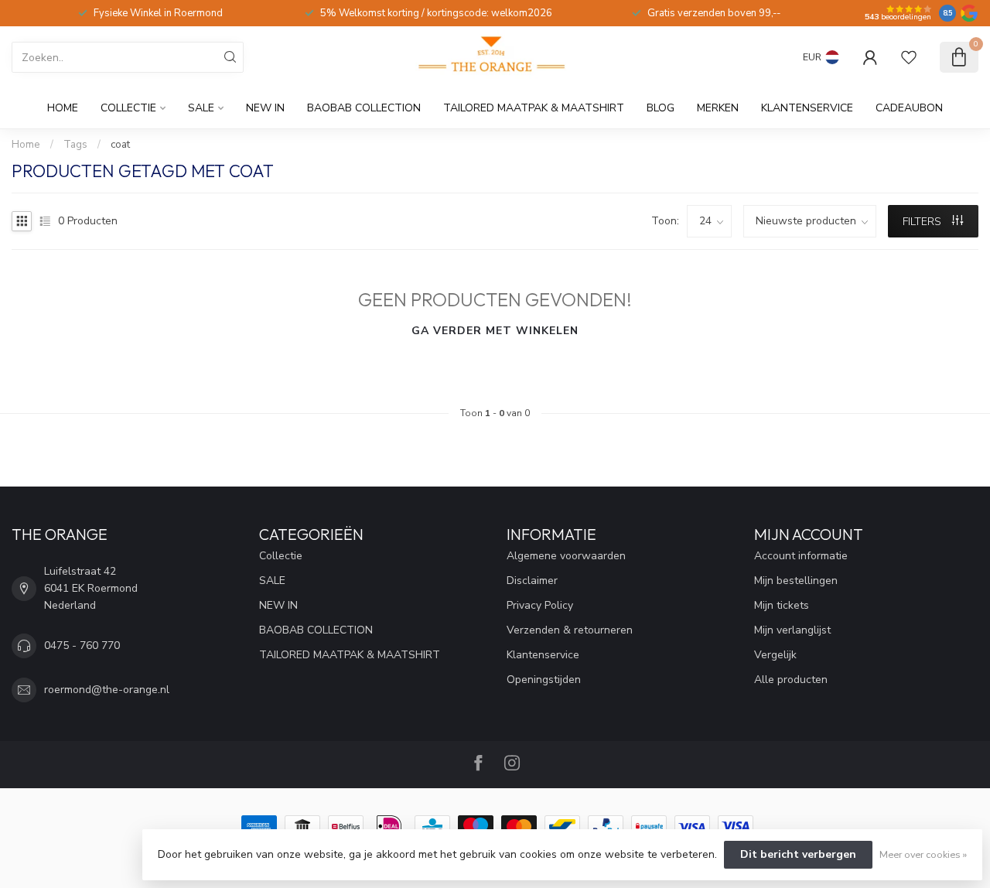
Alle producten (791, 679)
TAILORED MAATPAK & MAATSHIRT (533, 108)
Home (62, 108)
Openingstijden (544, 679)
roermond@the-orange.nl (106, 689)
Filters (923, 221)
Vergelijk (775, 654)
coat (120, 145)
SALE (201, 108)
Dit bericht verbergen (798, 854)
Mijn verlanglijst (792, 630)
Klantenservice (807, 108)
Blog (660, 108)
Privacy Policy (540, 605)
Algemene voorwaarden (566, 555)
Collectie (128, 108)
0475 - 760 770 (82, 645)
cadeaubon (909, 108)
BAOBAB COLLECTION (364, 108)
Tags (75, 145)
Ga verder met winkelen (495, 330)
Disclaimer (532, 580)
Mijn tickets (781, 605)
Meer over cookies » (923, 854)
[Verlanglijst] (909, 57)
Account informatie (801, 555)
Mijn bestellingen (796, 580)
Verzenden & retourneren (570, 630)
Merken (718, 108)
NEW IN (265, 108)
